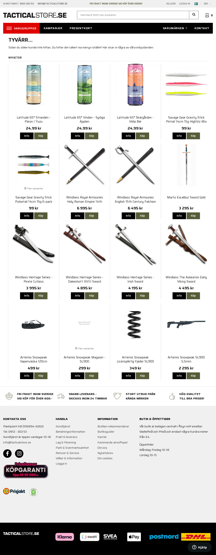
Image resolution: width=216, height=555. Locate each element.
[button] (194, 15)
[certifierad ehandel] (33, 492)
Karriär (102, 437)
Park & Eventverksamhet (72, 447)
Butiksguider (105, 431)
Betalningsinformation (70, 431)
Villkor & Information (69, 458)
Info (26, 136)
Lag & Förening (66, 442)
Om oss (102, 447)
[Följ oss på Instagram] (19, 453)
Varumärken (173, 28)
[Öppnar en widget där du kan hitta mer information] (200, 547)
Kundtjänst (63, 426)
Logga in (184, 3)
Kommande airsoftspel (112, 442)
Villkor (171, 3)
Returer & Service (67, 453)
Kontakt (201, 28)
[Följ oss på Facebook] (7, 453)
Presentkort (81, 28)
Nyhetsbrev (105, 453)
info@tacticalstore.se (17, 442)
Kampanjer (53, 28)
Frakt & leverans (66, 437)
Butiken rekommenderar (113, 426)
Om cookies (104, 458)
